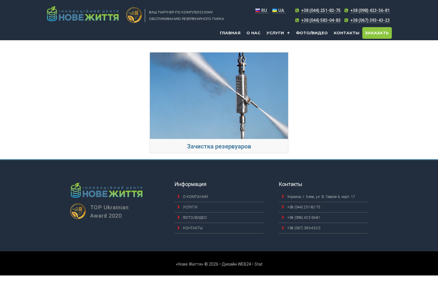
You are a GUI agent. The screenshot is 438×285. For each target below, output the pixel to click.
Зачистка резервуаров (219, 146)
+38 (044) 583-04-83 (321, 20)
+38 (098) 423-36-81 (370, 10)
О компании (195, 197)
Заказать (377, 32)
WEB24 (244, 264)
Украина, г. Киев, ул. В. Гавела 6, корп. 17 (321, 197)
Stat (258, 264)
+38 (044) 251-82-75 (321, 10)
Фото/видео (312, 32)
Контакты (346, 32)
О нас (253, 32)
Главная (230, 32)
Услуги (275, 32)
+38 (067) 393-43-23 (370, 20)
